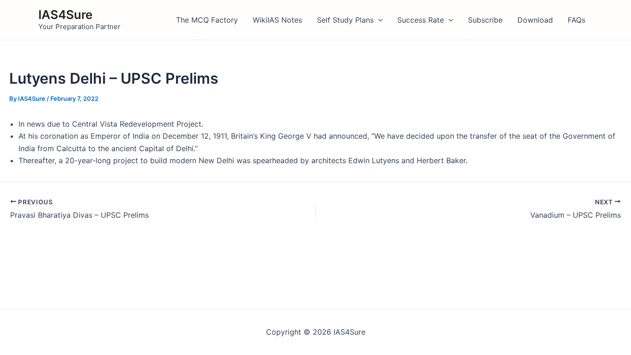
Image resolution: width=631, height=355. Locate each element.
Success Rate (420, 19)
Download (535, 19)
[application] (378, 19)
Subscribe (485, 19)
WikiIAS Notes (277, 19)
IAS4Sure (65, 14)
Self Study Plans (345, 19)
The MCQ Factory (207, 19)
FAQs (576, 19)
